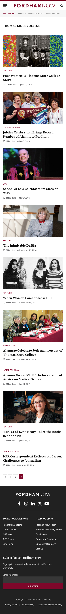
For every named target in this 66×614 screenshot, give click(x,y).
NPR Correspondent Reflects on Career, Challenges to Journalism (32, 458)
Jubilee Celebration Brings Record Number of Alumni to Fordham (28, 134)
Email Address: (10, 575)
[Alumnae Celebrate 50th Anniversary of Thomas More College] (33, 326)
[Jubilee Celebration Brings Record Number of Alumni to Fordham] (33, 107)
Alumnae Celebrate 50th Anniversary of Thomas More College (32, 352)
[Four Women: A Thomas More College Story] (33, 51)
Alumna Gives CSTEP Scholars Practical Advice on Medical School (32, 377)
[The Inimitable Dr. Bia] (33, 221)
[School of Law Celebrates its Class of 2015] (33, 164)
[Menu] (5, 5)
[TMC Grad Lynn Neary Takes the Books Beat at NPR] (33, 407)
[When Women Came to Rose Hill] (33, 273)
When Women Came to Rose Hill (27, 298)
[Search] (61, 5)
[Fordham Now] (34, 6)
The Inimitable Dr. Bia (19, 245)
